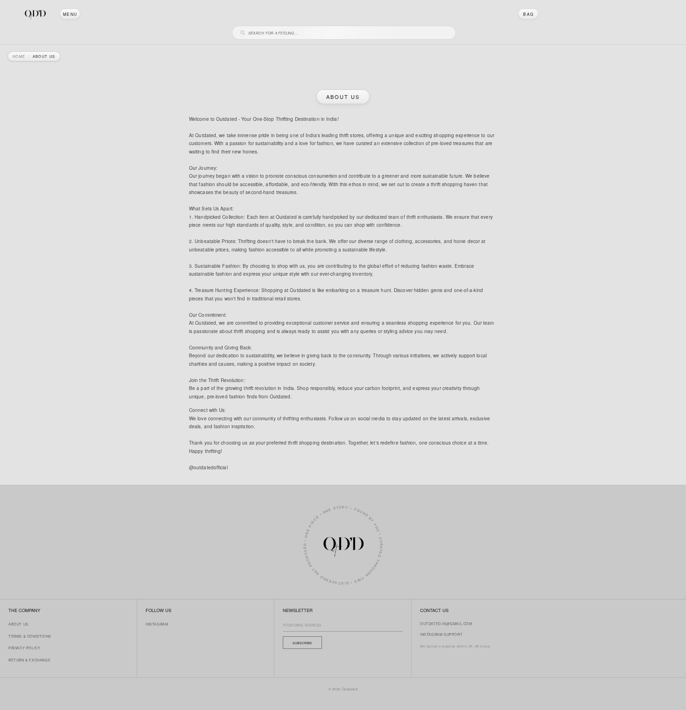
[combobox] (348, 31)
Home (19, 56)
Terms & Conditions (29, 636)
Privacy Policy (24, 647)
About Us (18, 623)
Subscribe (302, 642)
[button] (70, 14)
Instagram (157, 623)
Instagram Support (441, 634)
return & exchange (29, 659)
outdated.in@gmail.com (446, 623)
